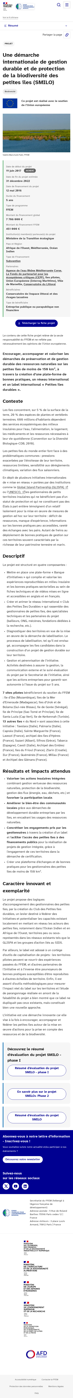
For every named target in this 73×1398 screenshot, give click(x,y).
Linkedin (25, 1186)
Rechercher (58, 4)
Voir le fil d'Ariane (10, 17)
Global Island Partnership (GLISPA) (41, 487)
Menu (66, 4)
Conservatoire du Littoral (40, 284)
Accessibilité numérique (25, 1380)
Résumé (13, 25)
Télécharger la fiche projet (38, 323)
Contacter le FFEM (50, 1380)
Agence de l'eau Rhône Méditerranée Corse (33, 270)
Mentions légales (56, 1386)
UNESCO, (15, 492)
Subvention (13, 261)
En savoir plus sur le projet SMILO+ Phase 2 (36, 1094)
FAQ (37, 1393)
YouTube (15, 1186)
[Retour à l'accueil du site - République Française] (25, 6)
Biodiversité (10, 91)
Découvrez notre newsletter (22, 1159)
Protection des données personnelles (26, 1386)
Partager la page (66, 34)
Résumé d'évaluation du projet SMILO (37, 1117)
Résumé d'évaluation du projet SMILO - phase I (37, 1070)
